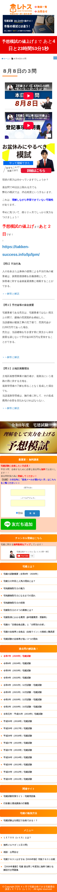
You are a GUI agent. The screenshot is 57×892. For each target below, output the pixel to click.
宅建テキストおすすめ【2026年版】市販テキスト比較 (29, 859)
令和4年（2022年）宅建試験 (17, 677)
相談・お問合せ (10, 852)
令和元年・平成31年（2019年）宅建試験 (23, 714)
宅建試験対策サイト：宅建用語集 (19, 796)
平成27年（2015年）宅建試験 (17, 743)
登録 (20, 513)
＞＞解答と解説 (10, 293)
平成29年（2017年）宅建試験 (17, 728)
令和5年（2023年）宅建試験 (17, 670)
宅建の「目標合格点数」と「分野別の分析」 (24, 624)
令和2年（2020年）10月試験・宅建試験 (22, 706)
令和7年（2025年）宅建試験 (17, 656)
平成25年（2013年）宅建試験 (17, 764)
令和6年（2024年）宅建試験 (17, 663)
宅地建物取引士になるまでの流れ (19, 595)
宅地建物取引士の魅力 (14, 588)
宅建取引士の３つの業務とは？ (18, 610)
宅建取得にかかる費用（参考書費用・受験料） (25, 617)
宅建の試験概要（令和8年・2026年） (21, 574)
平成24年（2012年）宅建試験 (17, 772)
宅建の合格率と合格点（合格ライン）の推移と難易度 (29, 631)
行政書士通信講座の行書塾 (16, 803)
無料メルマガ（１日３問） (16, 845)
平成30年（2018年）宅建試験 (17, 721)
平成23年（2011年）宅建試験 (17, 779)
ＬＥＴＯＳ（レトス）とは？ (17, 837)
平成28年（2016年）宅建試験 (17, 735)
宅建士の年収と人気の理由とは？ (19, 581)
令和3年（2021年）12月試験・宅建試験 (22, 685)
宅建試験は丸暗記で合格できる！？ (20, 820)
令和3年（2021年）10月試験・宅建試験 (22, 692)
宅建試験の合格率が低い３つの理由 (20, 639)
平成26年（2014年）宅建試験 (17, 757)
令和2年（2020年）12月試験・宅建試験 (22, 699)
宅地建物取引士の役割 (14, 602)
